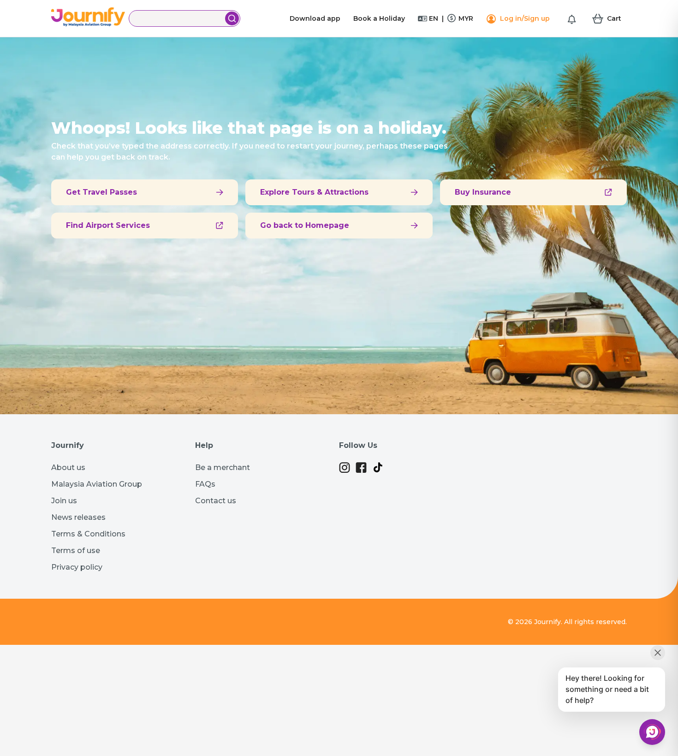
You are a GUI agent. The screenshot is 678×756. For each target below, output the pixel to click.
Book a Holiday (379, 18)
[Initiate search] (232, 18)
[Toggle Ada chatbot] (652, 732)
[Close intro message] (657, 652)
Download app (315, 18)
